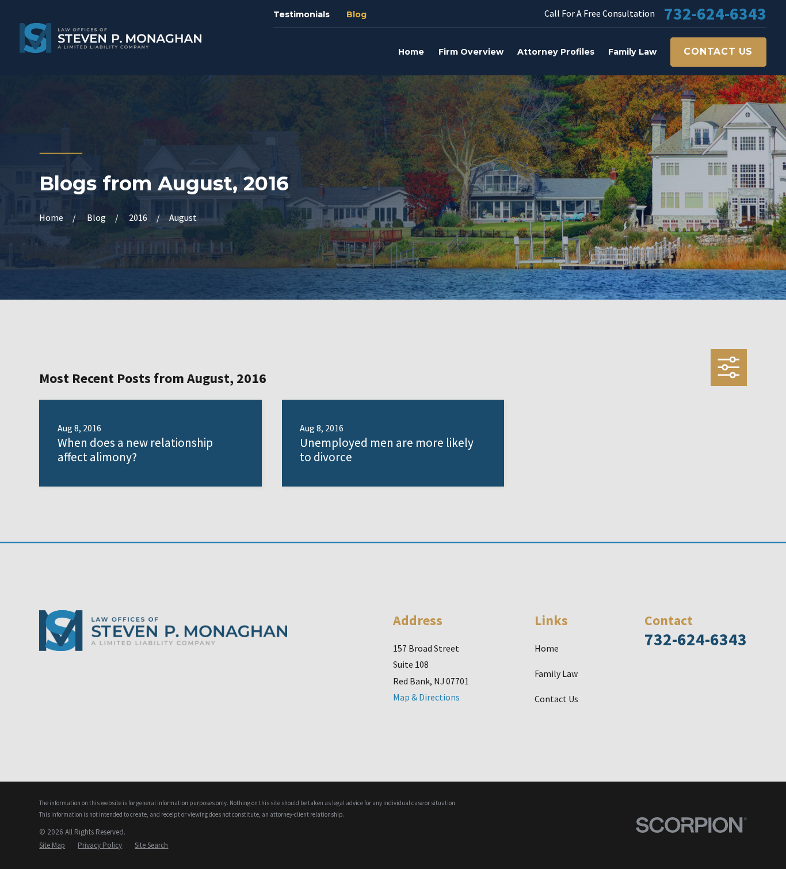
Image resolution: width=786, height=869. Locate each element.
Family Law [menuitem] (632, 52)
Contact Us (718, 51)
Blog (356, 14)
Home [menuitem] (411, 52)
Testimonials (301, 14)
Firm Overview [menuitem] (470, 52)
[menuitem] (52, 845)
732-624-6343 (715, 13)
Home (547, 648)
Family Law (556, 673)
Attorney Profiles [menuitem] (555, 52)
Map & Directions (426, 697)
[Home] (110, 38)
